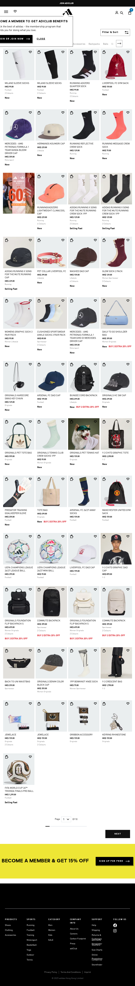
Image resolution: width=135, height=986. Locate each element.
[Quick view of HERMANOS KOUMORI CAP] (39, 113)
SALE (50, 940)
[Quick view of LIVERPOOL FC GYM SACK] (104, 52)
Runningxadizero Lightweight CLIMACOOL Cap (51, 210)
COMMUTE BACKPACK (48, 621)
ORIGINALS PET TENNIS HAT (84, 453)
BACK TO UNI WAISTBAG (17, 682)
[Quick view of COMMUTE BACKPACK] (39, 590)
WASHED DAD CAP (79, 271)
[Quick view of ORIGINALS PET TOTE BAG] (7, 422)
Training (30, 935)
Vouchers (96, 945)
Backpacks (94, 44)
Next (119, 43)
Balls (105, 44)
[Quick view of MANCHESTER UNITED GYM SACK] (104, 479)
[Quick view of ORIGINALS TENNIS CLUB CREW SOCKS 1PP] (39, 422)
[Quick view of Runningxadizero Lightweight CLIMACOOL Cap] (39, 176)
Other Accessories (76, 44)
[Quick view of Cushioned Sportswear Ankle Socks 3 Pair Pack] (39, 301)
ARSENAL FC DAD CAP (48, 395)
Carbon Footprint (78, 939)
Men (50, 925)
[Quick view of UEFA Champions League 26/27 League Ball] (7, 536)
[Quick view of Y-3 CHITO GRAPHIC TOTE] (104, 422)
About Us (74, 929)
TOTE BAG (42, 510)
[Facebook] (115, 925)
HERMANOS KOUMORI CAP (51, 144)
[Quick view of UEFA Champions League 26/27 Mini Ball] (39, 536)
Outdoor (30, 955)
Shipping (96, 930)
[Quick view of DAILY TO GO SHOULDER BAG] (104, 301)
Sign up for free (111, 861)
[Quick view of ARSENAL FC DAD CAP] (39, 364)
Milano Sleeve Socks (17, 83)
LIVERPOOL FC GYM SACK (115, 83)
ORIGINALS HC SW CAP (114, 395)
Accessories (10, 935)
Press (72, 944)
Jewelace (10, 735)
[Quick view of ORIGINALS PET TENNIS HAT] (72, 422)
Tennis (30, 960)
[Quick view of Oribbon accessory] (72, 704)
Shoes (8, 925)
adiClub (73, 949)
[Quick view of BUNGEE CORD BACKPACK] (72, 364)
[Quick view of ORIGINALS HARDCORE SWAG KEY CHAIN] (7, 364)
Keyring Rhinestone (114, 735)
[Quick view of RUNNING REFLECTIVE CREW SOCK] (72, 113)
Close (41, 39)
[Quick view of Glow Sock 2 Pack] (104, 240)
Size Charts (97, 950)
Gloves (114, 44)
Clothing (9, 930)
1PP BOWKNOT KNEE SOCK (84, 682)
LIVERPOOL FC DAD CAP (82, 567)
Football (31, 930)
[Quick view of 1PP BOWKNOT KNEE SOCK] (72, 651)
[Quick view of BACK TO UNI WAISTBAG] (7, 651)
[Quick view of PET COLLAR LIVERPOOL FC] (39, 240)
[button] (30, 52)
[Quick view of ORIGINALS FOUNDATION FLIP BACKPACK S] (7, 590)
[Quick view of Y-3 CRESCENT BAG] (104, 651)
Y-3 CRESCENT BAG (112, 682)
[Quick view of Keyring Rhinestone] (104, 704)
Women (51, 930)
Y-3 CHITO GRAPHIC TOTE (115, 453)
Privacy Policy (50, 972)
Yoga (29, 950)
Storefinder (97, 965)
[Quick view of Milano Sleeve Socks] (7, 52)
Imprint (87, 972)
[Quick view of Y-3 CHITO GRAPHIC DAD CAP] (104, 536)
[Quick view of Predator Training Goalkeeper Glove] (7, 479)
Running (30, 925)
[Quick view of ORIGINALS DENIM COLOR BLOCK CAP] (39, 651)
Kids (50, 935)
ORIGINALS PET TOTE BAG (18, 453)
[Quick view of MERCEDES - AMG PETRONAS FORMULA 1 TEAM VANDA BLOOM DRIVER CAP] (7, 113)
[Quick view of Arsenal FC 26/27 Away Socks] (72, 479)
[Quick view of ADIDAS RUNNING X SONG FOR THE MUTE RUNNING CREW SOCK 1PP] (72, 176)
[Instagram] (115, 931)
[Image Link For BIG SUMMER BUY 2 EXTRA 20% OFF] (19, 193)
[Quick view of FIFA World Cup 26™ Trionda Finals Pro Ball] (7, 757)
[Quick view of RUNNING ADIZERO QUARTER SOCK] (72, 52)
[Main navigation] (6, 11)
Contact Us (97, 960)
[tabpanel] (67, 446)
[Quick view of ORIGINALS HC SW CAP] (104, 364)
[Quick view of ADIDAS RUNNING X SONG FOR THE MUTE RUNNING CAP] (7, 240)
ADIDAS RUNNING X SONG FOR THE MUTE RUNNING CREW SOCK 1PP (83, 210)
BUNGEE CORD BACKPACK (83, 395)
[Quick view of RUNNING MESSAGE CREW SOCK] (104, 113)
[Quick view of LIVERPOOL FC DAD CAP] (72, 536)
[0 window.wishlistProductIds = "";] (15, 11)
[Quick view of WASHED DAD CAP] (72, 240)
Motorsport (32, 940)
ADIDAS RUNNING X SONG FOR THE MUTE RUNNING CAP (18, 274)
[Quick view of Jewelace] (7, 704)
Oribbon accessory (81, 735)
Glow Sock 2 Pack (112, 271)
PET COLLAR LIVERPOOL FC (51, 271)
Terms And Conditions (71, 972)
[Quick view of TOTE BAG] (39, 479)
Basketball (32, 945)
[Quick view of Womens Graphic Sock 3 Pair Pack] (7, 301)
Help (94, 925)
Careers (73, 934)
